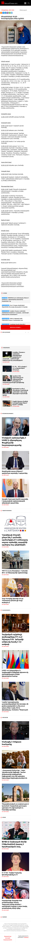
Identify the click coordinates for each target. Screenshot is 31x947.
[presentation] (25, 332)
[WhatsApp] (10, 13)
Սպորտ (4, 817)
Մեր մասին (7, 937)
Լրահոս (5, 293)
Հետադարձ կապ (7, 936)
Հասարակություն (7, 510)
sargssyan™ (26, 937)
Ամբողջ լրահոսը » (15, 327)
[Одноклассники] (1, 13)
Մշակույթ (5, 717)
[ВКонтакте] (3, 13)
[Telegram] (12, 13)
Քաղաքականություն (7, 413)
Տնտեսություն (23, 10)
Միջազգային (6, 347)
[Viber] (7, 13)
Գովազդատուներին (7, 939)
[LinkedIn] (5, 13)
